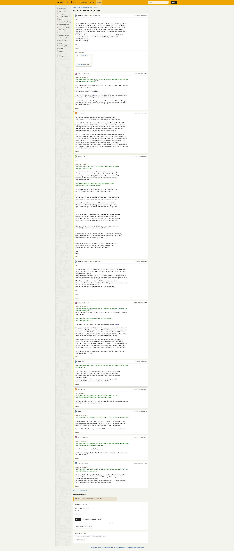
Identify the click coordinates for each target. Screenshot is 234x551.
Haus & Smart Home (64, 27)
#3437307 (144, 74)
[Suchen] (167, 2)
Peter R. (80, 113)
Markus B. (80, 15)
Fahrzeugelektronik (64, 25)
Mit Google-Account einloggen (84, 527)
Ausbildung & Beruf (64, 46)
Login (173, 2)
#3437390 (144, 156)
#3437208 (144, 15)
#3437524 (144, 361)
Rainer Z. (80, 156)
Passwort (77, 514)
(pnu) (84, 113)
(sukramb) (86, 15)
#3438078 (144, 389)
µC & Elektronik (63, 11)
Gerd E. (79, 74)
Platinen (61, 19)
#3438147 (144, 411)
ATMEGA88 (123, 23)
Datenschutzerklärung (107, 547)
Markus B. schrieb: (81, 78)
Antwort (77, 69)
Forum (99, 2)
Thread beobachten (81, 490)
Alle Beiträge (62, 9)
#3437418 (144, 261)
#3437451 (144, 303)
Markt (60, 43)
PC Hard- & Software (64, 38)
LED (93, 95)
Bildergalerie (62, 56)
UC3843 (113, 25)
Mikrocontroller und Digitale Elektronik (82, 7)
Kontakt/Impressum (95, 547)
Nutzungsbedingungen (120, 547)
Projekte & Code (63, 41)
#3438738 (144, 437)
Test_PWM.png (81, 64)
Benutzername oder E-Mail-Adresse (82, 509)
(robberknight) (85, 74)
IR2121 (110, 275)
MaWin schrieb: (80, 393)
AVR (110, 373)
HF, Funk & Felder (63, 17)
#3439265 (144, 463)
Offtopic (61, 49)
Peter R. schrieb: (81, 415)
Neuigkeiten (84, 2)
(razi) (84, 156)
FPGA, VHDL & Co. (63, 30)
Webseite (61, 51)
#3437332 (144, 113)
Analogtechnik (63, 14)
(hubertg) (85, 463)
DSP (60, 33)
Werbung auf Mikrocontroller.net (135, 547)
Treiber (117, 324)
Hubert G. (80, 463)
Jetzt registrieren (80, 540)
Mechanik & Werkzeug (65, 22)
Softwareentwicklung (64, 35)
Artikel (92, 2)
